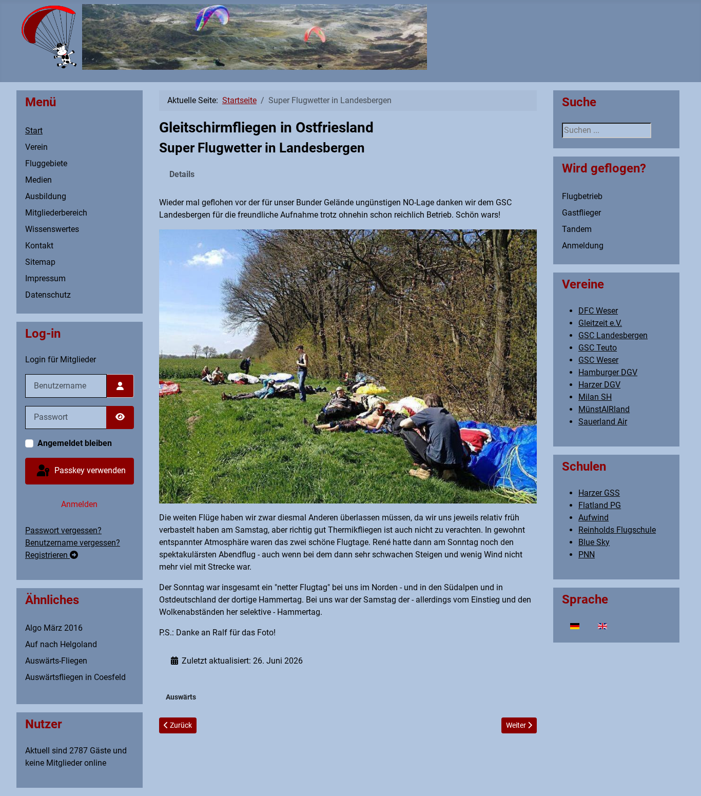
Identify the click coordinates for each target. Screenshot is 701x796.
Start (34, 130)
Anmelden (79, 504)
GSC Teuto (597, 348)
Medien (38, 180)
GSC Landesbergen (613, 335)
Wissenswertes (52, 229)
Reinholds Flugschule (617, 530)
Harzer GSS (599, 493)
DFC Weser (598, 311)
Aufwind (593, 517)
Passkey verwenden (89, 470)
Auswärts (181, 697)
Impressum (45, 278)
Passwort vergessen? (63, 530)
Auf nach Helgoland (61, 644)
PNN (586, 554)
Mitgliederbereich (56, 213)
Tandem (577, 229)
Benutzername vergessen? (72, 543)
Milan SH (595, 397)
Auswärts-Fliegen (56, 661)
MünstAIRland (604, 409)
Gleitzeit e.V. (600, 323)
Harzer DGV (599, 385)
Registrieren (47, 555)
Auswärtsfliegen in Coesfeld (75, 677)
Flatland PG (599, 505)
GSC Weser (598, 360)
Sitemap (40, 262)
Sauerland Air (602, 421)
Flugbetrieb (582, 196)
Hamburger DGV (607, 372)
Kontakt (39, 245)
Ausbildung (45, 196)
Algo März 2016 (54, 628)
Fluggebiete (46, 163)
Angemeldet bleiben (74, 443)
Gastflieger (581, 213)
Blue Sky (594, 542)
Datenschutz (48, 295)
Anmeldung (582, 245)
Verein (36, 147)
